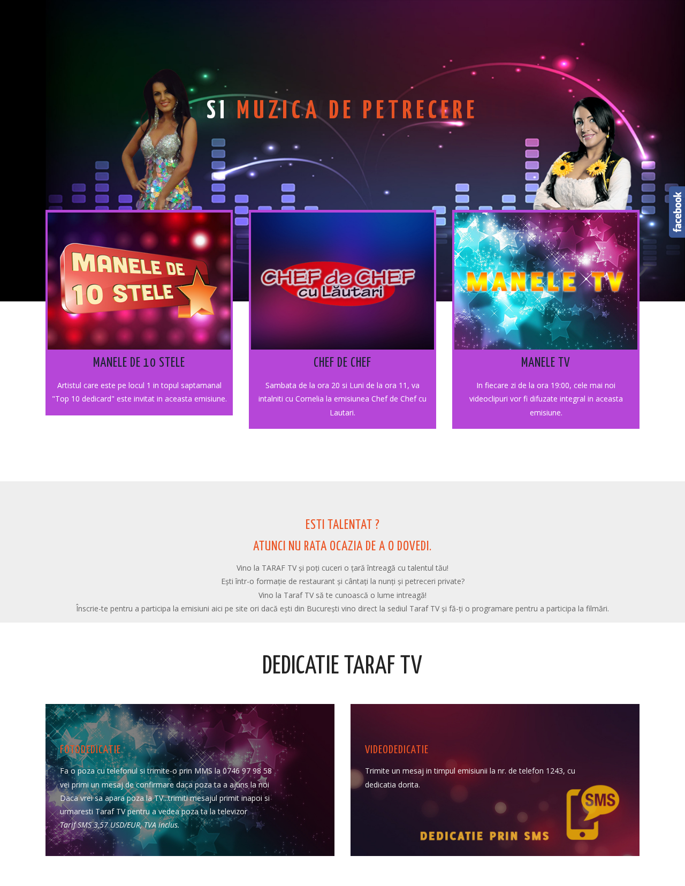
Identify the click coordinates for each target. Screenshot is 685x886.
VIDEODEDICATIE (397, 750)
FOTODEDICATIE (90, 750)
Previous (139, 86)
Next (546, 86)
